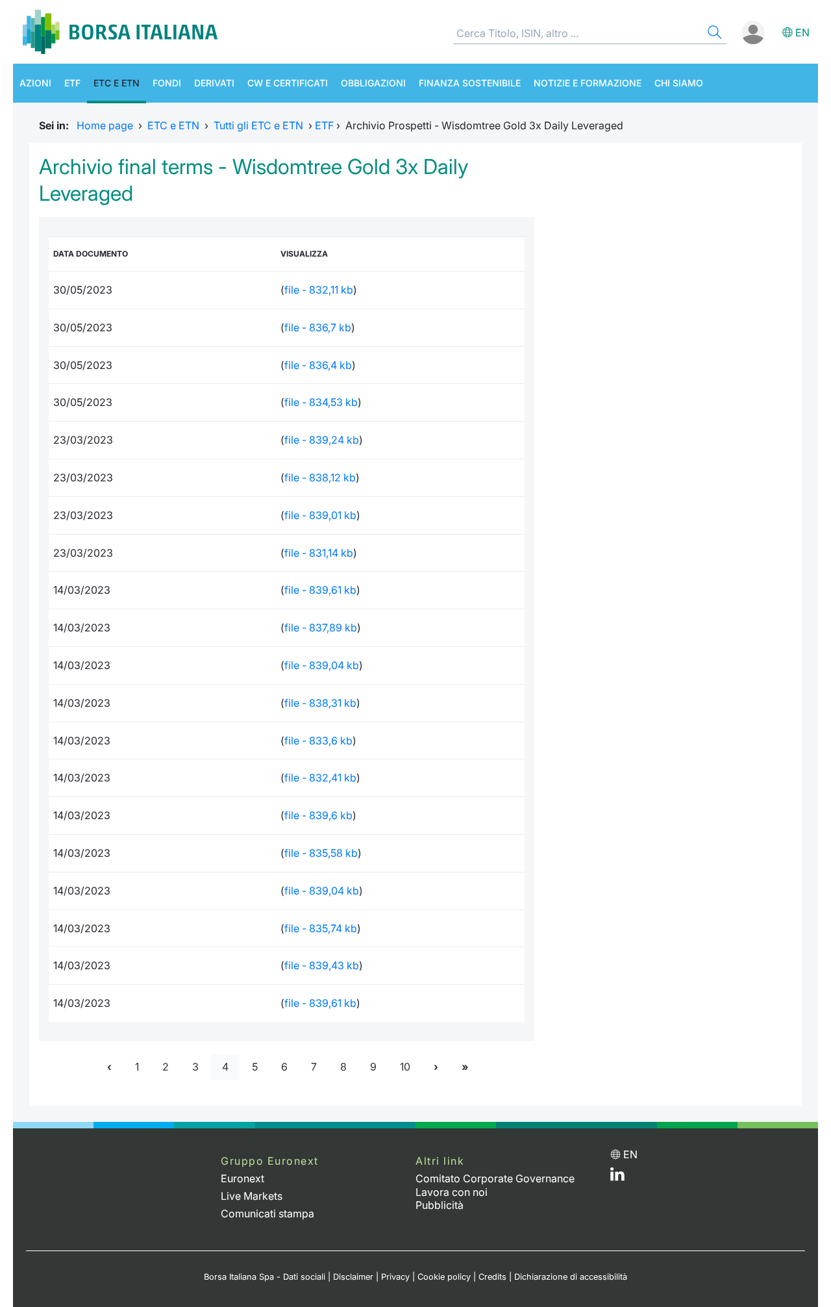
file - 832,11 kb (318, 289)
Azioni (35, 82)
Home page (105, 125)
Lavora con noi (452, 1192)
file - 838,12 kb (320, 477)
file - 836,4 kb (318, 365)
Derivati (214, 82)
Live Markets (251, 1195)
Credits (492, 1277)
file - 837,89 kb (320, 627)
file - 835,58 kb (321, 852)
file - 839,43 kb (321, 965)
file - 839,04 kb (321, 665)
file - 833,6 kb (318, 740)
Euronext (242, 1178)
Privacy (395, 1277)
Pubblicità (440, 1205)
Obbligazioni (373, 82)
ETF (72, 82)
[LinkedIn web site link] (617, 1177)
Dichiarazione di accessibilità (570, 1277)
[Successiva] (436, 1067)
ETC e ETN (116, 82)
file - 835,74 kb (320, 928)
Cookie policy (444, 1277)
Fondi (167, 82)
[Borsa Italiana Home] (120, 32)
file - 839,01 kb (320, 515)
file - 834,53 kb (321, 402)
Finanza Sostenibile (470, 82)
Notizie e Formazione (587, 82)
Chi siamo (678, 82)
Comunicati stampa (267, 1213)
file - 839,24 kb (321, 439)
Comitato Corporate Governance (495, 1178)
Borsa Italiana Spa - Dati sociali (264, 1277)
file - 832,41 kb (320, 777)
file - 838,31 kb (320, 702)
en (802, 32)
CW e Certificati (287, 82)
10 (405, 1066)
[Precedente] (109, 1067)
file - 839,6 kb (318, 815)
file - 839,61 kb (320, 589)
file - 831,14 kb (318, 552)
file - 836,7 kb (317, 327)
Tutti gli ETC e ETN (258, 125)
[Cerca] (713, 34)
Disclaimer (353, 1277)
